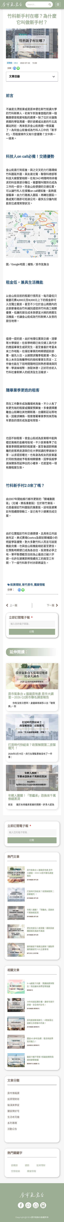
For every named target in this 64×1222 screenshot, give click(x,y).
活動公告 (12, 1129)
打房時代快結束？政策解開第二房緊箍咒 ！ (32, 746)
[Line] (18, 68)
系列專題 (12, 1123)
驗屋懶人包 (36, 1063)
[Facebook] (14, 68)
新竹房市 (27, 584)
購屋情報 (39, 584)
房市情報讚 (30, 879)
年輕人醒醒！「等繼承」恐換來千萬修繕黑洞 (32, 797)
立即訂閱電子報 (20, 617)
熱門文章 (35, 879)
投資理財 (15, 584)
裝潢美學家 (13, 1105)
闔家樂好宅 (30, 990)
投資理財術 (30, 1045)
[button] (54, 76)
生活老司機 (35, 953)
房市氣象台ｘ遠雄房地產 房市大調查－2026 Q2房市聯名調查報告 (31, 695)
